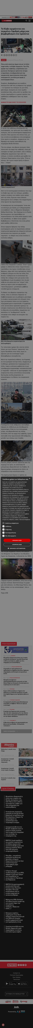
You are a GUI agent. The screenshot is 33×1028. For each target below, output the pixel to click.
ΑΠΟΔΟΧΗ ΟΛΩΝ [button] (17, 540)
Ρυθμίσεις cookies (14, 519)
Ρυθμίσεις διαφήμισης (11, 515)
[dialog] (16, 514)
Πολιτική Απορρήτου (24, 519)
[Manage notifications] (3, 1025)
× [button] (29, 478)
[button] (16, 548)
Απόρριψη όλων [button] (17, 544)
